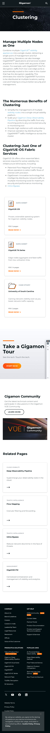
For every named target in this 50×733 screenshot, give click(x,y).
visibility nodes (14, 112)
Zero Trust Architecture (35, 677)
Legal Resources (10, 631)
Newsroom (8, 634)
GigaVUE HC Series (11, 673)
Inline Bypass (14, 186)
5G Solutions (9, 684)
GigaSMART (9, 670)
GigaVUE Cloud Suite (12, 663)
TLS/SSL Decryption (11, 680)
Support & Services (33, 634)
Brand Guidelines (10, 616)
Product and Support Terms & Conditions (34, 630)
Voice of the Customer (12, 641)
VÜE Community (33, 613)
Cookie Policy (9, 711)
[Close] (40, 713)
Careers (7, 620)
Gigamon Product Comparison (33, 667)
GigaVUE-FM (9, 666)
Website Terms (9, 703)
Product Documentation (35, 625)
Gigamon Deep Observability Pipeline (12, 658)
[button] (46, 3)
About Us (8, 613)
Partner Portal (32, 622)
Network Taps (9, 677)
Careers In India (10, 624)
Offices (7, 638)
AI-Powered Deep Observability (33, 653)
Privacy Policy (9, 707)
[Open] (3, 3)
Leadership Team (10, 627)
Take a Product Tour (12, 652)
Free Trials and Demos (34, 663)
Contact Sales (31, 618)
